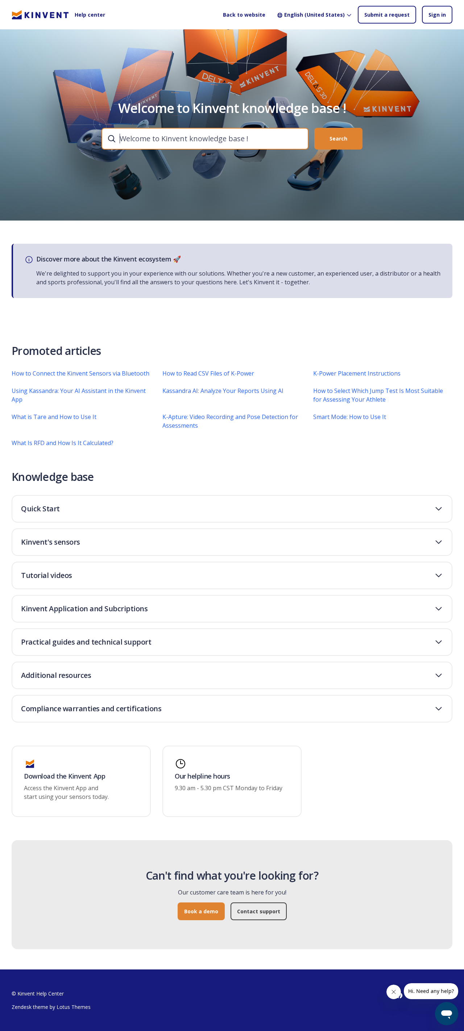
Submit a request (387, 14)
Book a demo (201, 911)
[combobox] (205, 139)
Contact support (258, 911)
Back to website (244, 14)
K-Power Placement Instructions (357, 373)
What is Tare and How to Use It (54, 417)
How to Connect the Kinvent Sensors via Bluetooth (80, 373)
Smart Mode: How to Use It (349, 417)
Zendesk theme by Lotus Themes (51, 1006)
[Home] (40, 14)
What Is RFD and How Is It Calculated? (62, 443)
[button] (232, 509)
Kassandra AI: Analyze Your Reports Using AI (222, 391)
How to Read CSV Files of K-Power (208, 373)
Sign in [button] (437, 14)
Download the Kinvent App (64, 776)
